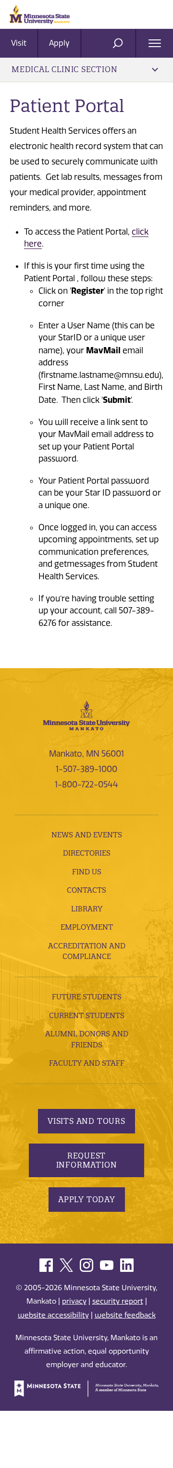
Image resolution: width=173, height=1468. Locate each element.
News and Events (86, 834)
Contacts (86, 890)
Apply (59, 43)
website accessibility (53, 1315)
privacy (74, 1301)
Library (86, 908)
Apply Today (86, 1199)
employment (87, 927)
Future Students (87, 996)
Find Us (86, 871)
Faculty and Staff (86, 1063)
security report (117, 1301)
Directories (87, 853)
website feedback (125, 1315)
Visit (18, 43)
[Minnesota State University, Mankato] (86, 715)
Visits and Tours (86, 1121)
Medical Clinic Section (64, 69)
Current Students (86, 1015)
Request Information (86, 1160)
